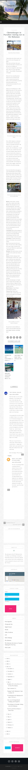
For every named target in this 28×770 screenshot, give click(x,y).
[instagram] (16, 761)
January (9, 727)
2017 (7, 666)
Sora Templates (14, 766)
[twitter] (12, 761)
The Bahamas (14, 30)
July (9, 682)
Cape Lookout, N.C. (11, 688)
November (10, 671)
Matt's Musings (8, 637)
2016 (7, 731)
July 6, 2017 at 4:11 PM (16, 462)
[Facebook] (9, 761)
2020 (7, 658)
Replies (10, 455)
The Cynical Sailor (15, 392)
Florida (6, 629)
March (9, 722)
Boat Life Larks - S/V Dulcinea (17, 459)
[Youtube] (19, 761)
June (9, 714)
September (10, 676)
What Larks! (7, 647)
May (9, 716)
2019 (7, 661)
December (10, 668)
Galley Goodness (9, 632)
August (9, 679)
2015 (7, 734)
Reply (22, 454)
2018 (7, 664)
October (10, 674)
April (9, 719)
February (10, 725)
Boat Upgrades (8, 621)
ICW (6, 635)
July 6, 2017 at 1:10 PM (13, 394)
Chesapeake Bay (9, 624)
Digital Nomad (8, 627)
